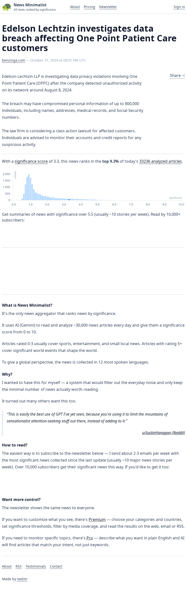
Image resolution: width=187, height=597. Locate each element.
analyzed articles (160, 161)
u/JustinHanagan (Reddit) (163, 432)
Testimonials (36, 566)
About (75, 6)
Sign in (179, 6)
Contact (56, 566)
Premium (97, 519)
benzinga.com (13, 60)
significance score (31, 161)
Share (175, 75)
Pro (89, 538)
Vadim (22, 579)
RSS (19, 566)
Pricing (89, 6)
